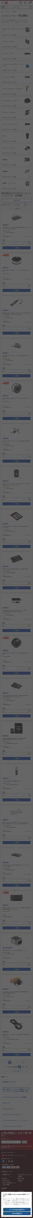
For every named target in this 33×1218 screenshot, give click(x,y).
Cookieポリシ (16, 1204)
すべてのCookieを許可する (17, 1209)
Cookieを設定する (17, 1213)
